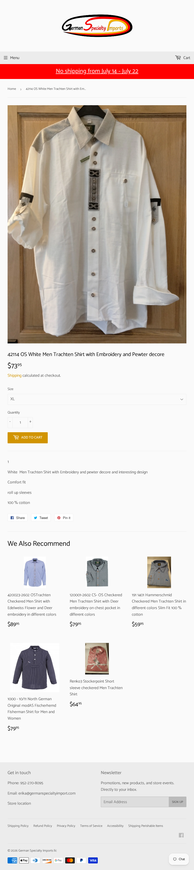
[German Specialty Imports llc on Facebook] (181, 836)
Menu (14, 58)
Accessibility (115, 826)
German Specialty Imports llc (37, 850)
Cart (186, 58)
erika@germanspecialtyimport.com (47, 793)
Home (12, 89)
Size (10, 389)
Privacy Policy (66, 826)
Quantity (14, 413)
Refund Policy (42, 826)
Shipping (14, 375)
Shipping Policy (18, 826)
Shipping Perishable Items (145, 826)
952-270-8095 (31, 783)
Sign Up (177, 802)
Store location (19, 803)
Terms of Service (91, 826)
